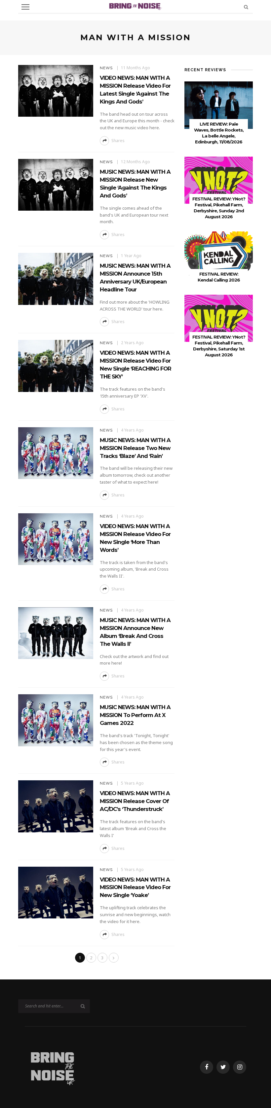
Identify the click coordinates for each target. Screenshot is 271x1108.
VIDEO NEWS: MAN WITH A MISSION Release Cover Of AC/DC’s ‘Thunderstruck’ (135, 801)
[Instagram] (239, 1067)
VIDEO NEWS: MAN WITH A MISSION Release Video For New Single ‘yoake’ (135, 887)
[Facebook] (206, 1067)
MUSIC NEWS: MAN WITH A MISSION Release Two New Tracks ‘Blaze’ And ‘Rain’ (135, 448)
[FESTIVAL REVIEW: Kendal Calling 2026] (218, 255)
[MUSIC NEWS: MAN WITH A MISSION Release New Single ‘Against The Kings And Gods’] (55, 184)
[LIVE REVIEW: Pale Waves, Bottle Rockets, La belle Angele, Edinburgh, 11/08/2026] (218, 105)
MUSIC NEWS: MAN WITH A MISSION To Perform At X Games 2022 (135, 715)
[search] (246, 7)
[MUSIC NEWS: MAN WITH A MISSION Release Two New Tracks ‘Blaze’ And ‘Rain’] (55, 452)
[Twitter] (223, 1067)
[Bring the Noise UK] (52, 1066)
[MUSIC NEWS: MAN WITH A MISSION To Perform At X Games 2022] (55, 720)
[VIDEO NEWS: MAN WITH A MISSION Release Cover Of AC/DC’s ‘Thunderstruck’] (55, 806)
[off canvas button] (25, 7)
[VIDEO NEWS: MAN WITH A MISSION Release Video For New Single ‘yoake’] (55, 892)
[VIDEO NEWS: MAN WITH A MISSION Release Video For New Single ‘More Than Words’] (55, 538)
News (106, 68)
